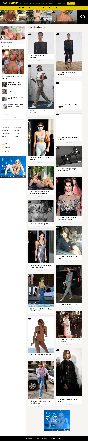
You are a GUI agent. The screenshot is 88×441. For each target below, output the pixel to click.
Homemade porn (48, 8)
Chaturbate (7, 147)
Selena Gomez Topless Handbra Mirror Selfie (12, 20)
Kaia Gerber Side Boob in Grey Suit (68, 305)
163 (58, 83)
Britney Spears (5, 124)
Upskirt (31, 3)
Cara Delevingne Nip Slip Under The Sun (38, 20)
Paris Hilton (16, 133)
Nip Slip (26, 3)
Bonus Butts (17, 121)
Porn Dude (38, 8)
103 (30, 363)
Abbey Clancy (5, 118)
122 (58, 313)
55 (58, 349)
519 (28, 11)
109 (30, 33)
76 (58, 147)
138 (30, 66)
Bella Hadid (16, 118)
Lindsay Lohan (5, 130)
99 (30, 232)
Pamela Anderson (6, 133)
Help (50, 438)
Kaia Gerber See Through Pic (39, 224)
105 (58, 115)
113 (30, 121)
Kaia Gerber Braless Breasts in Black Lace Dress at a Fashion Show (67, 400)
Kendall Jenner (5, 127)
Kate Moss (16, 124)
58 (30, 275)
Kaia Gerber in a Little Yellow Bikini (41, 355)
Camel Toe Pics (39, 3)
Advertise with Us (57, 438)
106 (58, 227)
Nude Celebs (70, 3)
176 (30, 167)
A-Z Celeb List (61, 3)
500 (54, 11)
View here (40, 60)
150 (58, 267)
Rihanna (4, 136)
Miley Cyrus (16, 130)
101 (58, 179)
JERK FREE (21, 8)
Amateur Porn (60, 8)
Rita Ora (16, 136)
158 (30, 319)
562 (2, 11)
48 (30, 201)
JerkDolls (29, 8)
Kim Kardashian (17, 127)
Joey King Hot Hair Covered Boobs (62, 20)
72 (58, 33)
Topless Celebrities (51, 3)
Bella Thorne (5, 121)
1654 (4, 51)
